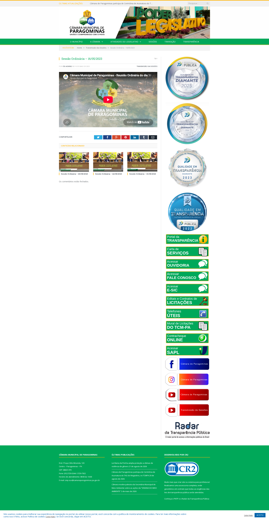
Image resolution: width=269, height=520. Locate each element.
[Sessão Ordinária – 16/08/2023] (142, 162)
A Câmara (95, 41)
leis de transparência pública (176, 492)
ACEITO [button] (260, 515)
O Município (76, 41)
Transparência (191, 41)
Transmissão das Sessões (147, 66)
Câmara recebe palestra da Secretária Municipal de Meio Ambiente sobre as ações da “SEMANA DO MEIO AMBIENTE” (134, 488)
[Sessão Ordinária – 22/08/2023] (108, 162)
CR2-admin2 (67, 66)
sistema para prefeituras (198, 482)
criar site (181, 482)
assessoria (183, 485)
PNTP (176, 498)
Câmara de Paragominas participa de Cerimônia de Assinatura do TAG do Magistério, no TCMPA (122, 3)
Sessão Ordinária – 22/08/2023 (108, 174)
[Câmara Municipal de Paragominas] (134, 21)
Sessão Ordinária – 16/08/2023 (142, 174)
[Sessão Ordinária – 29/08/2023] (74, 162)
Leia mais (50, 516)
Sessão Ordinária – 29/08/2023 (74, 174)
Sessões (153, 41)
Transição (170, 41)
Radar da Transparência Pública (195, 498)
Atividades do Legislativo (124, 41)
